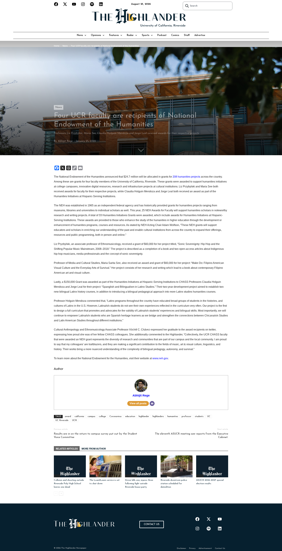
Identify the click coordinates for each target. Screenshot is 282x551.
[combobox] (207, 6)
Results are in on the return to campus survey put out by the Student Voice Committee (95, 436)
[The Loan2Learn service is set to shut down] (105, 466)
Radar (130, 35)
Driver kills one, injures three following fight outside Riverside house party (139, 483)
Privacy (192, 548)
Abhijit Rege (65, 141)
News (80, 35)
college (102, 416)
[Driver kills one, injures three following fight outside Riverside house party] (141, 466)
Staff (187, 35)
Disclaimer (181, 548)
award (68, 416)
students (199, 416)
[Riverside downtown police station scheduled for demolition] (177, 466)
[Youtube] (74, 4)
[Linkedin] (101, 4)
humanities (172, 416)
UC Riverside (61, 420)
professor (186, 416)
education (130, 416)
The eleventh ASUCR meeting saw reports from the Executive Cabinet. (191, 436)
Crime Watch (131, 476)
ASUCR (200, 476)
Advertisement (205, 548)
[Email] (152, 403)
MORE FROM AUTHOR (94, 448)
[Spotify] (92, 4)
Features (114, 35)
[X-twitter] (65, 4)
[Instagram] (83, 4)
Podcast (161, 35)
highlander (144, 416)
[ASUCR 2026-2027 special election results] (212, 466)
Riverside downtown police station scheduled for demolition (174, 483)
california (79, 416)
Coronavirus (116, 416)
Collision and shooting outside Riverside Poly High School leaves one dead (69, 483)
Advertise (199, 35)
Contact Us (220, 548)
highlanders (158, 416)
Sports (145, 35)
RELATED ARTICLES (67, 448)
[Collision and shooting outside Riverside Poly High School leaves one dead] (70, 466)
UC (208, 416)
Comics (175, 35)
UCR (74, 420)
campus (91, 416)
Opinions (96, 35)
